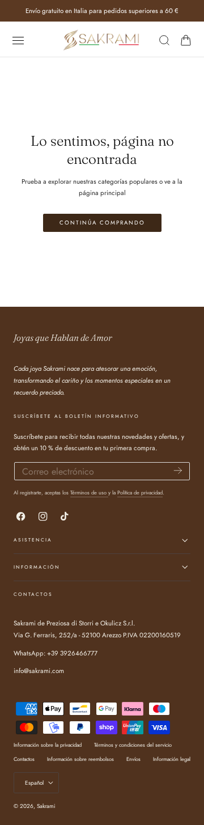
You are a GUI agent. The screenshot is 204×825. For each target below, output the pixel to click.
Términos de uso (89, 492)
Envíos (133, 759)
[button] (17, 40)
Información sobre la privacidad (48, 744)
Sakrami (46, 806)
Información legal (171, 759)
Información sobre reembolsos (80, 759)
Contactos (24, 759)
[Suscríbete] (177, 470)
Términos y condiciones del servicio (133, 744)
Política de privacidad (140, 492)
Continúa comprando (102, 223)
